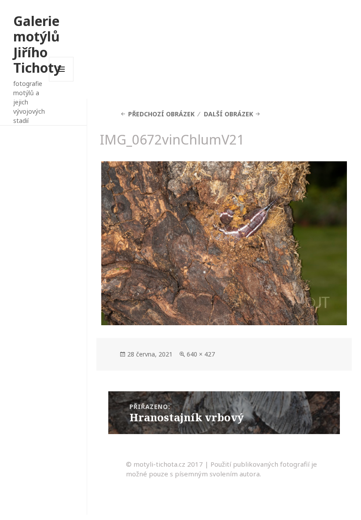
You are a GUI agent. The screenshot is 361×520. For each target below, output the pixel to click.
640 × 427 (201, 354)
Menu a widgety (61, 81)
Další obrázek (228, 114)
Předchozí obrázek (161, 114)
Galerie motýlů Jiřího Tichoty (37, 44)
